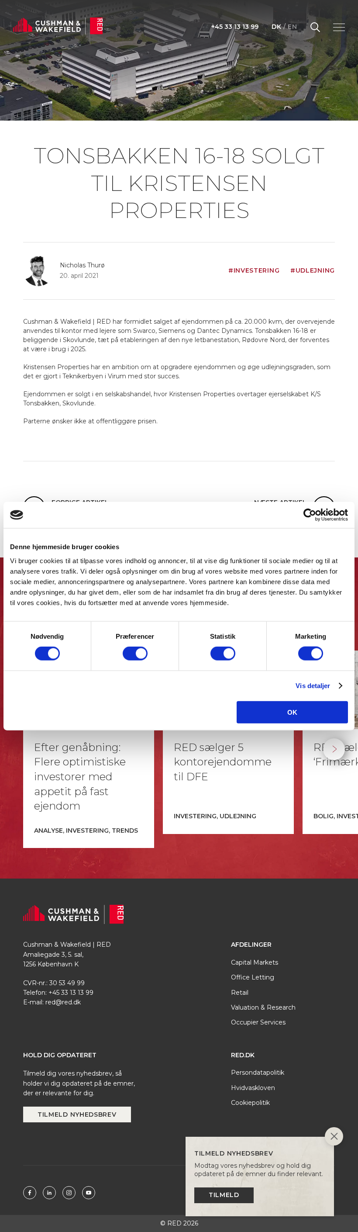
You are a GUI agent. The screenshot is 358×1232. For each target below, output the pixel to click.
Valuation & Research (263, 1007)
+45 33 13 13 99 (234, 27)
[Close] (334, 1138)
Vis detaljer (313, 685)
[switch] (135, 654)
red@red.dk (63, 1002)
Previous (24, 749)
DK (276, 27)
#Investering (253, 270)
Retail (239, 993)
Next (334, 749)
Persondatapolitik (257, 1072)
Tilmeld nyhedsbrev (77, 1114)
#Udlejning (312, 270)
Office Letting (252, 977)
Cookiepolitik (250, 1103)
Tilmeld (224, 1195)
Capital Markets (254, 962)
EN (292, 27)
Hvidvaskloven (253, 1088)
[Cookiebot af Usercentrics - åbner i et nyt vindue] (310, 515)
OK (292, 712)
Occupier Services (258, 1022)
